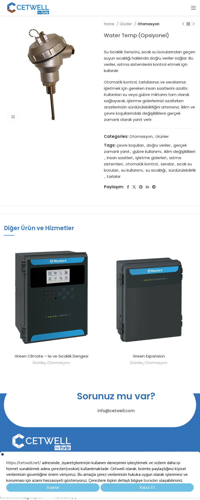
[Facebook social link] (128, 187)
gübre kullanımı (147, 151)
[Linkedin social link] (147, 187)
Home (109, 24)
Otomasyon (148, 24)
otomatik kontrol (142, 164)
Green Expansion (149, 356)
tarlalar (114, 176)
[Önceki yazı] (183, 24)
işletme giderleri (150, 157)
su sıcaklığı (156, 170)
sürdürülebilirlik (182, 170)
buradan (150, 480)
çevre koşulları (130, 145)
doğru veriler (159, 145)
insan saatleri (120, 157)
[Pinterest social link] (141, 187)
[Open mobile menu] (193, 8)
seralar (167, 164)
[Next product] (193, 24)
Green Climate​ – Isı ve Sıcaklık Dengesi (51, 356)
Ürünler (126, 24)
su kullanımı (132, 170)
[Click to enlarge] (13, 117)
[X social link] (134, 187)
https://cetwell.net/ (23, 463)
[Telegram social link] (154, 187)
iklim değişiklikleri (179, 151)
